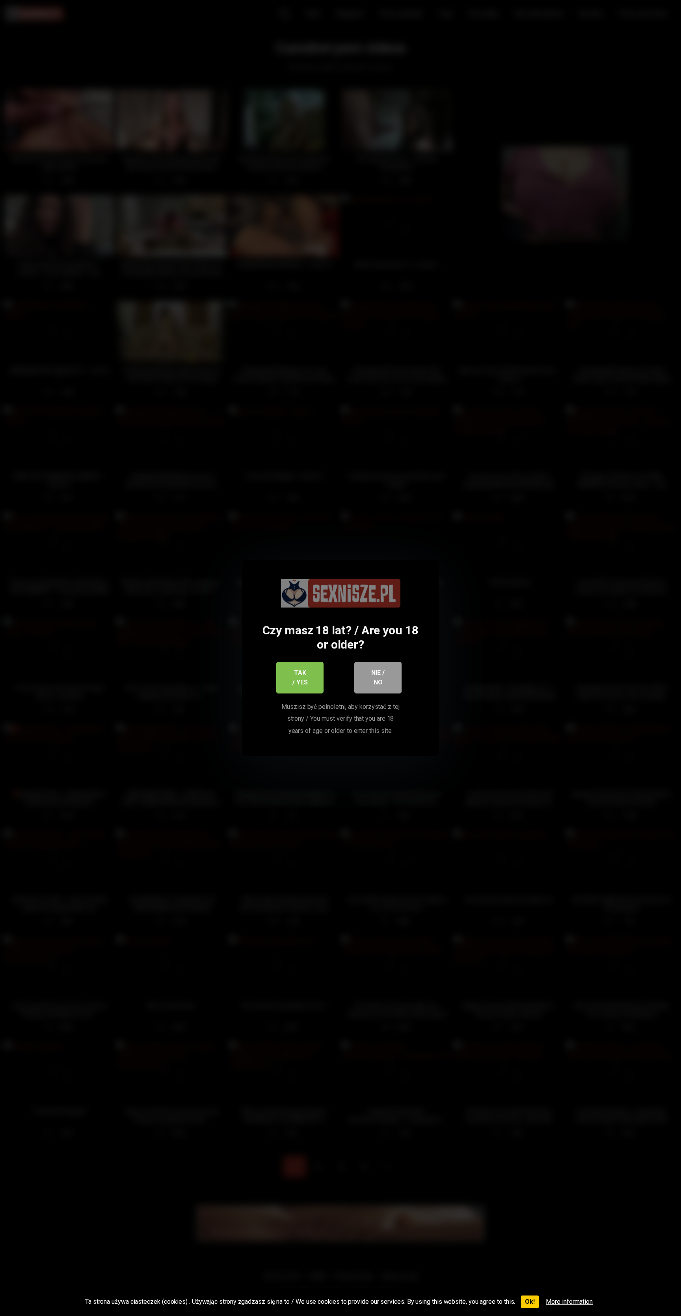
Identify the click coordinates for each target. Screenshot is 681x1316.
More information (569, 1301)
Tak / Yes (300, 677)
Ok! (530, 1301)
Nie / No (378, 677)
